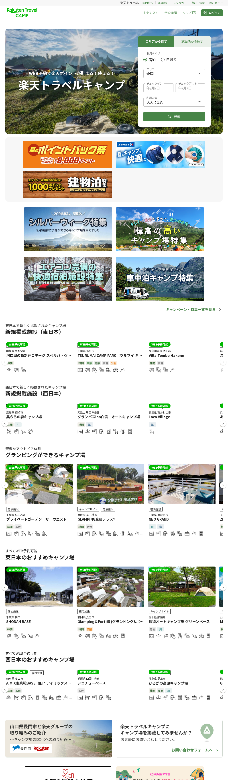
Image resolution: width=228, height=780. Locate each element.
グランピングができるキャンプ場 (45, 455)
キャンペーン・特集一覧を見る (191, 309)
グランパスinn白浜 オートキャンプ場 (108, 416)
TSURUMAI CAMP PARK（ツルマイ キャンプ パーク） (120, 355)
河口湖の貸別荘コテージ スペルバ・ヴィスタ (42, 355)
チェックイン (155, 83)
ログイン (214, 12)
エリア (151, 69)
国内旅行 (147, 3)
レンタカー (180, 3)
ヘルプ (186, 12)
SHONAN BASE (18, 621)
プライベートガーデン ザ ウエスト (36, 519)
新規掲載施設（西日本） (34, 393)
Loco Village (159, 416)
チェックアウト (187, 83)
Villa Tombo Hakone (166, 355)
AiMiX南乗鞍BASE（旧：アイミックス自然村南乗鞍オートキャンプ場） (63, 683)
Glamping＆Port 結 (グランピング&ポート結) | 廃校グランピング (130, 621)
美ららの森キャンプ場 (24, 416)
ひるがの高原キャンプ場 (168, 683)
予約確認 (170, 12)
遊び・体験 (198, 3)
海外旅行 (163, 3)
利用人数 (152, 97)
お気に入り (151, 12)
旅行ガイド (216, 3)
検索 (177, 116)
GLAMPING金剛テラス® (96, 519)
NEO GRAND (159, 519)
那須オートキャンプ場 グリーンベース (179, 621)
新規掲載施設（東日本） (34, 331)
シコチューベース (91, 683)
